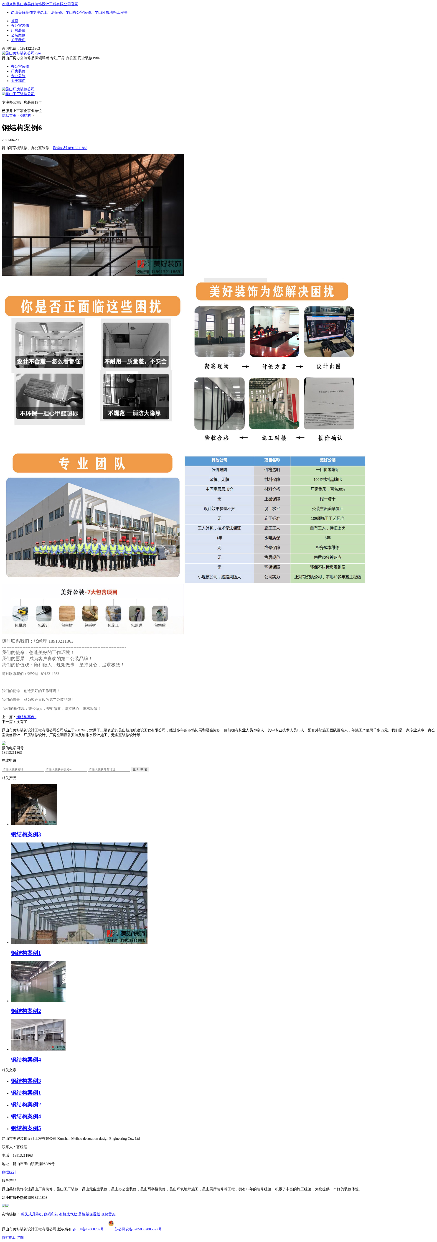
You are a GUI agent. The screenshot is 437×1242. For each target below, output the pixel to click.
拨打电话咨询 (13, 1237)
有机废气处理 (70, 1214)
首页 (14, 21)
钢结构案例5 (26, 717)
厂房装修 (18, 30)
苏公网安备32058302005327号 (138, 1229)
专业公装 (18, 76)
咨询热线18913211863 (70, 148)
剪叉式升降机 (32, 1214)
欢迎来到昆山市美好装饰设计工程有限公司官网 (40, 4)
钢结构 (25, 115)
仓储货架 (108, 1214)
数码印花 (51, 1214)
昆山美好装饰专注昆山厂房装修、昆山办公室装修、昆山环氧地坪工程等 (69, 12)
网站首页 (9, 115)
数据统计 (9, 1172)
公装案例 (18, 35)
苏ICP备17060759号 (88, 1229)
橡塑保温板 (91, 1214)
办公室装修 (20, 26)
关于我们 (18, 40)
